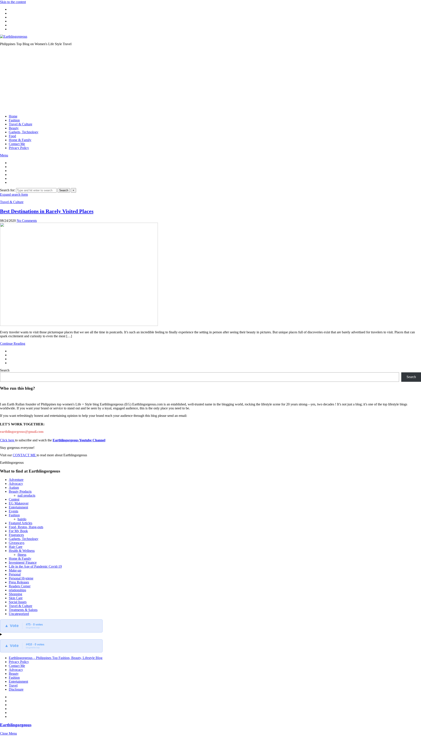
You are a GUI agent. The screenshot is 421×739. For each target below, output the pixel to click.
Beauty (14, 128)
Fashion (14, 120)
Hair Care (15, 547)
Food (12, 136)
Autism (14, 487)
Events (13, 511)
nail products (26, 495)
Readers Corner (19, 586)
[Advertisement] (210, 80)
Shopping (15, 594)
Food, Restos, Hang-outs (26, 527)
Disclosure (16, 689)
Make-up (15, 570)
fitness (22, 554)
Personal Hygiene (21, 578)
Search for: (7, 190)
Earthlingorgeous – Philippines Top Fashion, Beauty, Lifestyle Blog (55, 658)
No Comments (27, 220)
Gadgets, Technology (23, 132)
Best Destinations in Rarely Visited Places (46, 211)
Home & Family (20, 140)
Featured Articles (20, 523)
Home (13, 116)
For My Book (18, 531)
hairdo (22, 519)
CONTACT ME (25, 455)
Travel (13, 685)
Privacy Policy (19, 148)
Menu (4, 155)
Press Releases (19, 582)
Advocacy (16, 483)
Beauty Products (20, 491)
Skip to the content (13, 2)
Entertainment (18, 507)
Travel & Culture (20, 124)
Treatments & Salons (23, 610)
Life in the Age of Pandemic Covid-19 (35, 566)
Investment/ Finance (23, 562)
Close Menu (8, 733)
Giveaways (16, 543)
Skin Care (16, 598)
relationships (17, 590)
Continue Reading (12, 343)
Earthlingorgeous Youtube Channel (79, 440)
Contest (14, 499)
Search (63, 190)
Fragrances (16, 535)
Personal (15, 574)
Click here (7, 440)
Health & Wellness (22, 550)
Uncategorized (19, 614)
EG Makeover (19, 503)
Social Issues (18, 602)
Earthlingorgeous (15, 725)
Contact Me (17, 144)
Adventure (16, 479)
